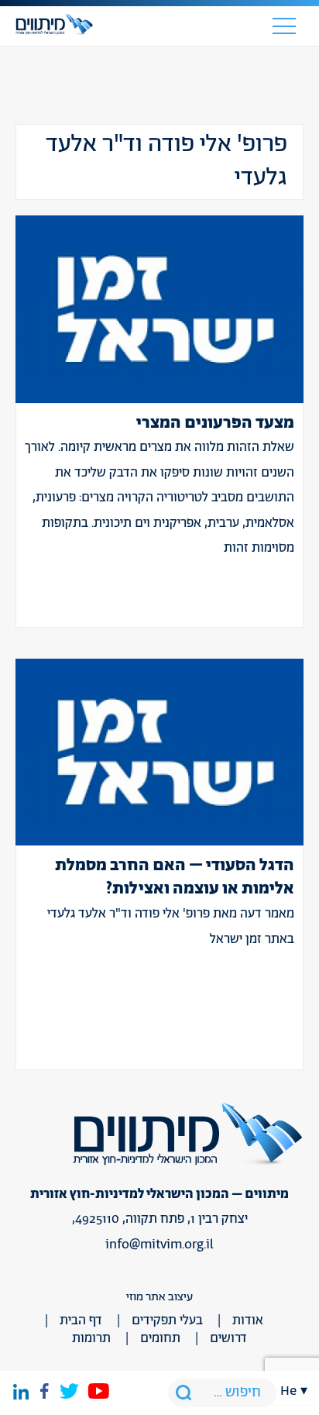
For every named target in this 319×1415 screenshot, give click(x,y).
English (294, 612)
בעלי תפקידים (167, 1320)
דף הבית (81, 1320)
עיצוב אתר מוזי (159, 1297)
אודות (247, 1320)
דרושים (228, 1338)
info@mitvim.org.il (159, 1244)
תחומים (160, 1338)
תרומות (91, 1338)
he (288, 1391)
